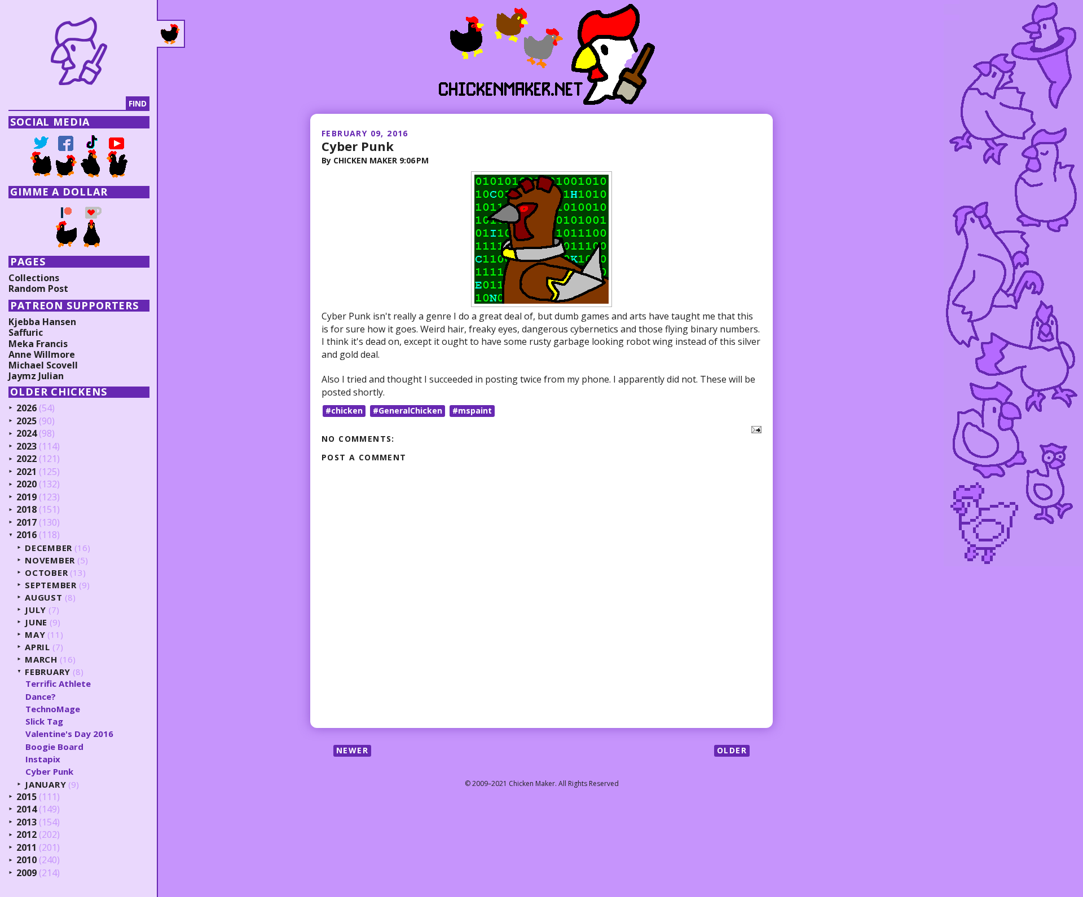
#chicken (344, 410)
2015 (26, 797)
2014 (26, 810)
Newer (352, 750)
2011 (26, 848)
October (46, 573)
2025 (26, 421)
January (45, 784)
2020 (26, 484)
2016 (26, 535)
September (51, 585)
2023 (26, 447)
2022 (26, 459)
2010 (26, 860)
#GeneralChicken (407, 410)
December (48, 548)
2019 (26, 497)
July (35, 610)
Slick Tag (44, 721)
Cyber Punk (358, 145)
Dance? (40, 696)
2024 (26, 434)
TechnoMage (52, 708)
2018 (26, 510)
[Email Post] (754, 429)
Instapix (42, 759)
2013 (26, 823)
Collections (33, 278)
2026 (26, 408)
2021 (26, 472)
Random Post (38, 288)
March (41, 659)
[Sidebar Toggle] (171, 34)
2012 (26, 835)
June (36, 622)
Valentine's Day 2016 (69, 733)
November (50, 560)
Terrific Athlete (58, 683)
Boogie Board (54, 746)
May (35, 635)
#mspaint (472, 410)
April (37, 647)
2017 (26, 523)
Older (732, 750)
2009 (26, 873)
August (44, 597)
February (48, 672)
